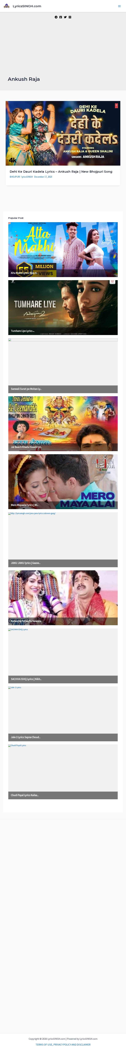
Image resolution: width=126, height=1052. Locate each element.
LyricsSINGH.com (27, 6)
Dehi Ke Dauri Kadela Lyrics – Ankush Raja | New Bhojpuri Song (61, 171)
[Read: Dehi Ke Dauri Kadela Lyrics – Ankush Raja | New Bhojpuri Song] (63, 133)
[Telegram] (56, 17)
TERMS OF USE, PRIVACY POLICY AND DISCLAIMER (63, 1044)
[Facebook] (60, 17)
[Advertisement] (63, 52)
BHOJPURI (15, 176)
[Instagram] (70, 17)
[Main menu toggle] (119, 6)
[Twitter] (65, 17)
